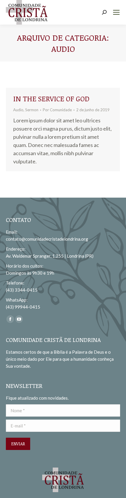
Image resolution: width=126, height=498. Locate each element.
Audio (18, 109)
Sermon (31, 109)
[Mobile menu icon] (116, 12)
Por (57, 109)
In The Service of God (51, 98)
